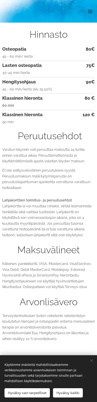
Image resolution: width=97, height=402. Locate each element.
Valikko (90, 11)
